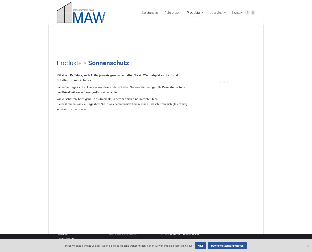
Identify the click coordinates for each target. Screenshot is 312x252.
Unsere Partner (66, 238)
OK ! (200, 245)
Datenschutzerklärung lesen (227, 245)
